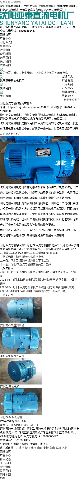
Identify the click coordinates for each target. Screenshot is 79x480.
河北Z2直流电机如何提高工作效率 (31, 264)
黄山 (52, 447)
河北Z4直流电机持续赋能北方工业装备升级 (33, 291)
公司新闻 (67, 84)
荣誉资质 (5, 467)
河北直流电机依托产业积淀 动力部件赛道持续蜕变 (37, 287)
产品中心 (5, 455)
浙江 (27, 447)
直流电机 (38, 256)
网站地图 (5, 474)
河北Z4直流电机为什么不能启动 (30, 260)
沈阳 (21, 447)
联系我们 (5, 470)
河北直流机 (69, 92)
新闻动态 (5, 459)
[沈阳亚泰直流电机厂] (37, 18)
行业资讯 (27, 72)
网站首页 (5, 451)
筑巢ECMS (21, 421)
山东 (40, 447)
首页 (16, 72)
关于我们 (5, 463)
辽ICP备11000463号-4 (24, 425)
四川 (58, 447)
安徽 (46, 447)
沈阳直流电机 (24, 256)
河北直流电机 (48, 6)
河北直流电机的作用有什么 (52, 72)
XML (3, 478)
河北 (64, 447)
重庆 (33, 447)
